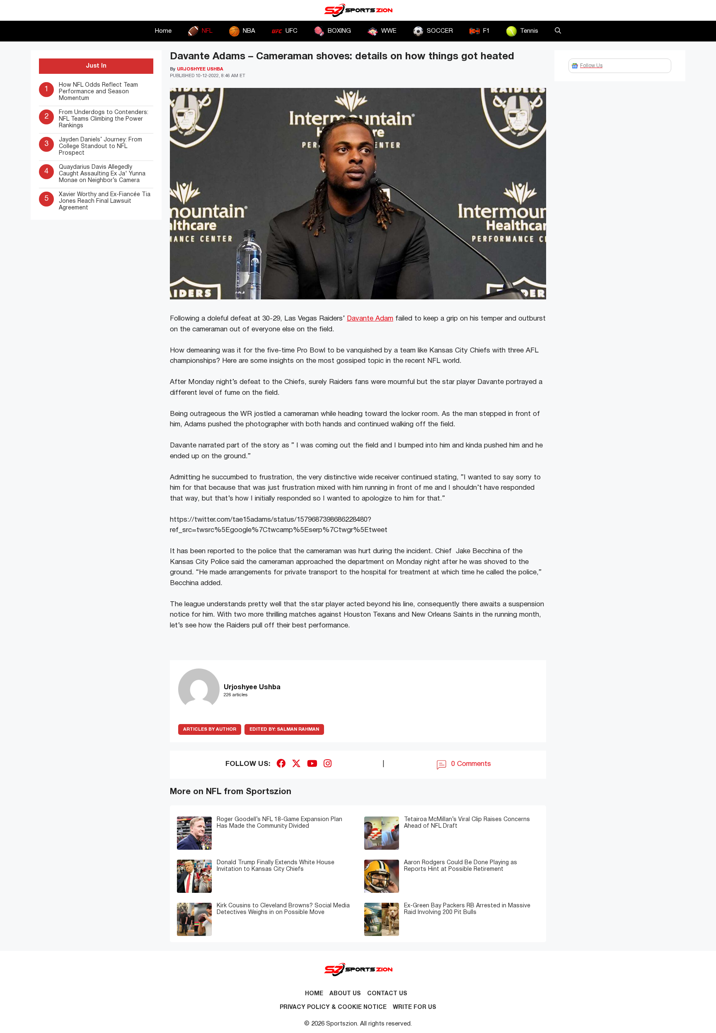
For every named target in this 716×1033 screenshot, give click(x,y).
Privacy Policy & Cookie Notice (333, 1007)
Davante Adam (370, 319)
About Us (345, 994)
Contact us (387, 994)
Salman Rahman (284, 729)
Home (163, 31)
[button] (558, 31)
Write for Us (414, 1007)
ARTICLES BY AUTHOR (209, 729)
